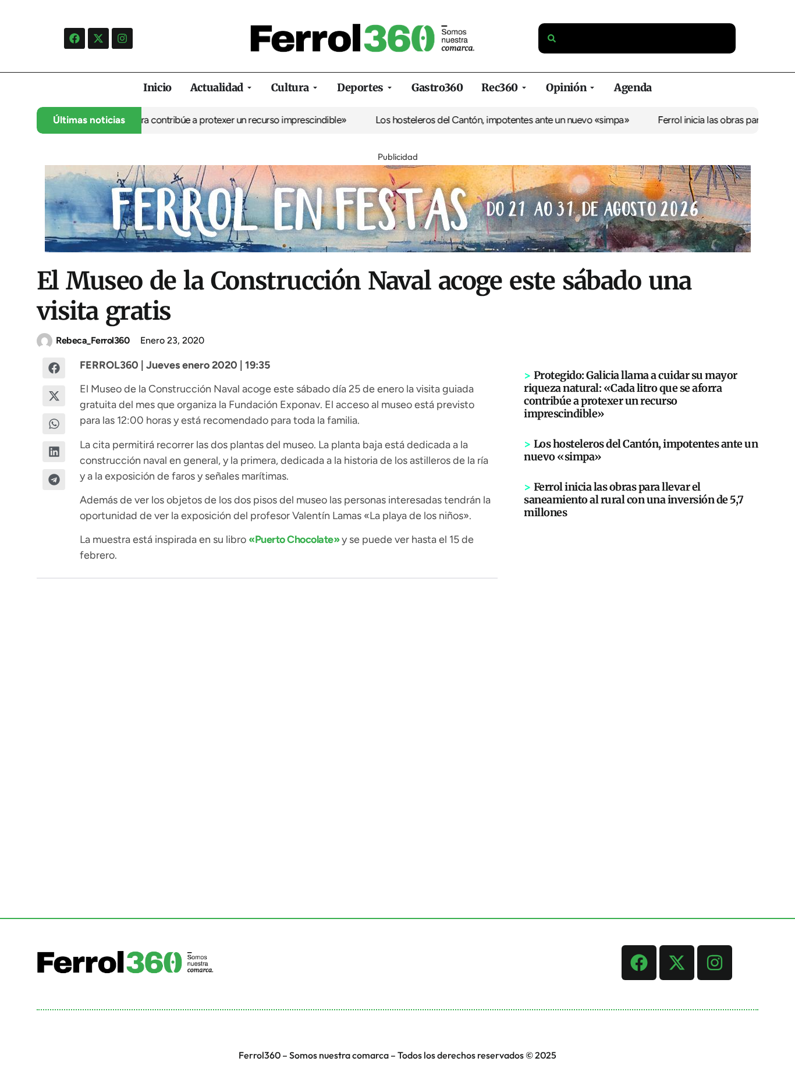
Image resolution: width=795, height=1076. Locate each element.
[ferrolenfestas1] (398, 249)
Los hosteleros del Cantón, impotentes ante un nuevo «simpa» (488, 120)
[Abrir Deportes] (389, 87)
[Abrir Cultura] (315, 87)
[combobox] (637, 38)
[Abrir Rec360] (524, 87)
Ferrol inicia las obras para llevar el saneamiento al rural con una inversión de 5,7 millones (634, 499)
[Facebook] (74, 38)
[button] (54, 368)
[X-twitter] (98, 38)
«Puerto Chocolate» (294, 539)
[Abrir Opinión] (592, 87)
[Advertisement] (641, 699)
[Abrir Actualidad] (249, 87)
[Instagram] (122, 38)
